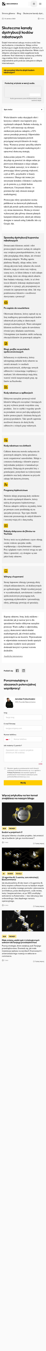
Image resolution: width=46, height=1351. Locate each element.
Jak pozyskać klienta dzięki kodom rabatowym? (19, 71)
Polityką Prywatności (13, 773)
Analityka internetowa (13, 656)
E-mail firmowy (9, 724)
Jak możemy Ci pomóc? (13, 745)
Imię (5, 713)
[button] (8, 739)
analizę (7, 630)
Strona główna (8, 13)
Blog (19, 13)
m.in (19, 184)
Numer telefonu (10, 734)
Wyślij (23, 782)
